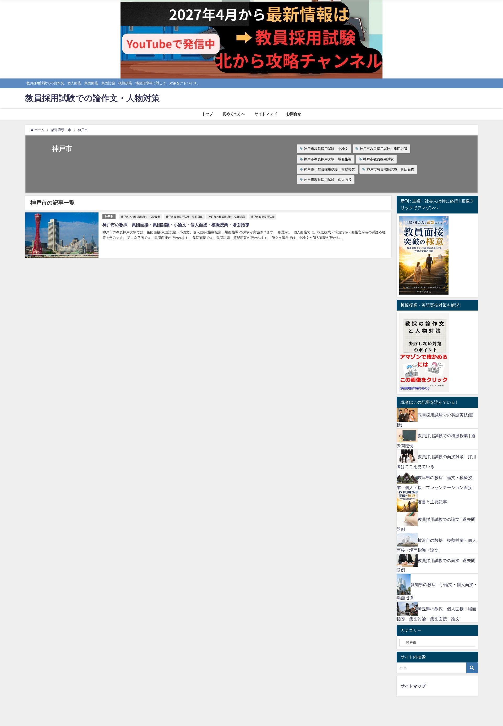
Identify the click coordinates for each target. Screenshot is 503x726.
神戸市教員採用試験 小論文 (326, 148)
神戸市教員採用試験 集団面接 (390, 169)
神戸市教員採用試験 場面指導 (328, 159)
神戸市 (109, 216)
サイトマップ (266, 114)
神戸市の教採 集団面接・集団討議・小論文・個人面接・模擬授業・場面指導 (175, 225)
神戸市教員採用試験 (378, 159)
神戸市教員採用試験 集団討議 (383, 148)
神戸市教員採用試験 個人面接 (328, 179)
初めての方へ (234, 114)
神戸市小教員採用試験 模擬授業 (329, 169)
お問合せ (293, 114)
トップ (207, 114)
